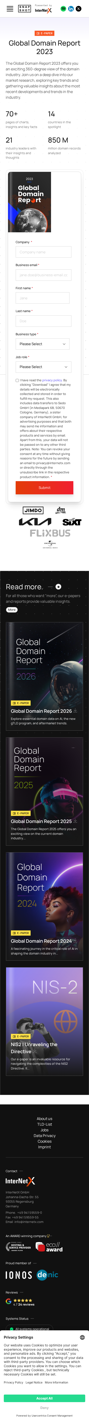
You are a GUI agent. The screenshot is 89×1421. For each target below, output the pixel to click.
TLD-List (44, 1124)
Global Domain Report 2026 (42, 711)
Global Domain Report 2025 (42, 821)
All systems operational (32, 1329)
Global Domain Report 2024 (42, 941)
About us (44, 1118)
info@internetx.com (28, 1222)
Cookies (45, 1141)
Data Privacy (45, 1135)
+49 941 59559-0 (29, 1212)
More (12, 609)
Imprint (44, 1147)
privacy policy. (52, 380)
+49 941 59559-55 (25, 1217)
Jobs (44, 1130)
